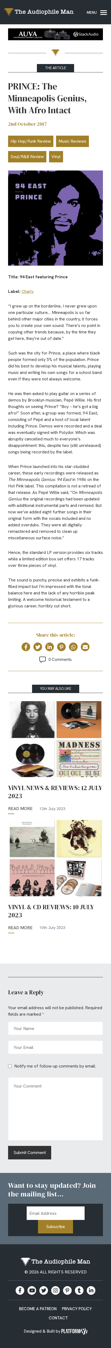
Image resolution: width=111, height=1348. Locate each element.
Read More (20, 808)
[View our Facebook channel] (31, 1290)
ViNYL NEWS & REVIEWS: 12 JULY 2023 (55, 792)
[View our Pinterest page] (67, 1290)
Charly (28, 291)
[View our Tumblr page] (79, 1290)
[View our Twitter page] (43, 1290)
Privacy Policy (77, 1309)
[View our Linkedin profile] (91, 1290)
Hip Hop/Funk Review (31, 141)
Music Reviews (72, 141)
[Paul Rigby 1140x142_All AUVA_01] (55, 35)
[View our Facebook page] (20, 1290)
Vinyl (56, 156)
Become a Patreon (38, 1309)
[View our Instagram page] (55, 1290)
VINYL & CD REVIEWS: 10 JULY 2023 (51, 911)
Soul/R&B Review (27, 156)
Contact (58, 1318)
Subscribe (55, 1226)
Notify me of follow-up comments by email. (55, 1066)
